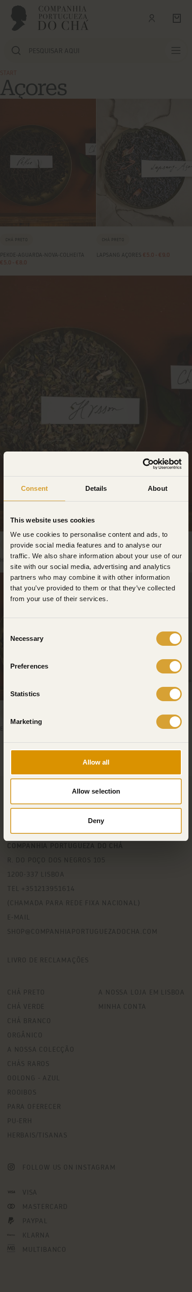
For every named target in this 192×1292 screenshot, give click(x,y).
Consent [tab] (34, 488)
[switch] (169, 666)
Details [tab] (96, 488)
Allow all (96, 762)
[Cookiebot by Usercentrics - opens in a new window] (143, 464)
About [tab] (157, 488)
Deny (96, 820)
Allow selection (96, 791)
